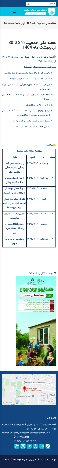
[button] (36, 278)
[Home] (39, 11)
